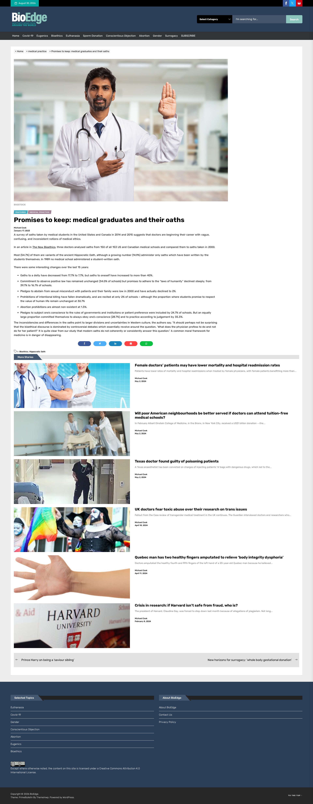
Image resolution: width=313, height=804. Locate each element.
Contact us (165, 714)
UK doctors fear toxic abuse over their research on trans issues (191, 509)
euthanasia (73, 35)
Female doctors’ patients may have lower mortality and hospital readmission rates (208, 365)
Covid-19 (27, 35)
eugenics (42, 35)
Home (15, 35)
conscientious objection (121, 35)
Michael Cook (20, 228)
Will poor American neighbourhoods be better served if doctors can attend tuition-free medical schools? (211, 415)
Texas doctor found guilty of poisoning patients (177, 461)
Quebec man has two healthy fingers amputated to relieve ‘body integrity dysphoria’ (209, 557)
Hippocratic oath (37, 351)
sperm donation (93, 35)
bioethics (57, 35)
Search (294, 19)
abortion (144, 35)
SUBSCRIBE (188, 35)
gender (157, 35)
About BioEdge (167, 707)
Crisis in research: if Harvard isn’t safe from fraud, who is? (186, 605)
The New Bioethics (43, 247)
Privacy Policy (167, 722)
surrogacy (171, 35)
